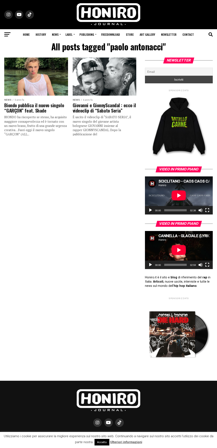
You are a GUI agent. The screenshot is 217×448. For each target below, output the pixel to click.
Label (68, 34)
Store (130, 34)
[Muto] (200, 210)
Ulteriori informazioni (126, 442)
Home (26, 34)
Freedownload (110, 34)
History (41, 34)
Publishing (86, 34)
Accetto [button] (102, 442)
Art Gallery (147, 34)
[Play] (150, 210)
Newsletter (169, 34)
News (55, 34)
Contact (188, 34)
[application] (179, 195)
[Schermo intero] (207, 210)
